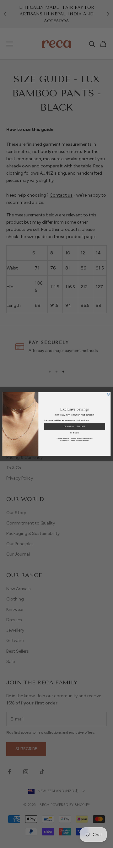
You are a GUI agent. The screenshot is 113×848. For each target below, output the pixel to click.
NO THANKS (74, 433)
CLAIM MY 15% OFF (74, 426)
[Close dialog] (108, 394)
